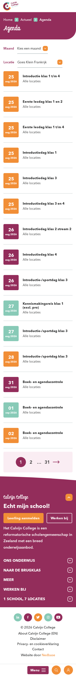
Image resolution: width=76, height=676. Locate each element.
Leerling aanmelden (23, 518)
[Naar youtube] (58, 617)
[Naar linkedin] (18, 617)
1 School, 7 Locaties (24, 599)
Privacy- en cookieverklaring (38, 644)
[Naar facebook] (28, 617)
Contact (38, 649)
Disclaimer (38, 639)
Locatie (8, 62)
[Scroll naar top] (69, 497)
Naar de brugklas (22, 570)
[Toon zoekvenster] (56, 670)
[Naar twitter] (38, 617)
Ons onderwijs (19, 560)
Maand (8, 48)
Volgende (56, 462)
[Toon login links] (68, 670)
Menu (35, 670)
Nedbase (48, 655)
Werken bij (14, 589)
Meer (8, 579)
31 (47, 462)
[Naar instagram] (48, 617)
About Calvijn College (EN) (38, 633)
